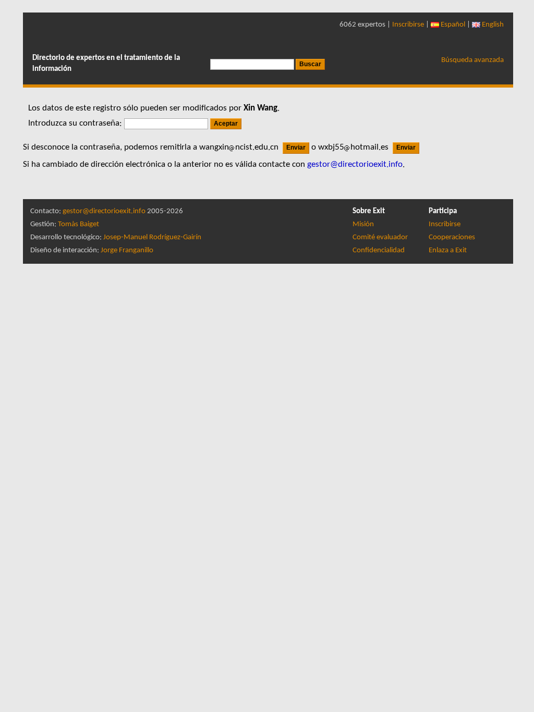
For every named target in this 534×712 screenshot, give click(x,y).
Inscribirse (408, 25)
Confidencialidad (379, 250)
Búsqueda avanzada (472, 60)
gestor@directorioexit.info (104, 211)
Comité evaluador (380, 237)
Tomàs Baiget (78, 224)
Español (452, 25)
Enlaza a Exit (448, 250)
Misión (363, 224)
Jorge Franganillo (127, 250)
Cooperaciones (452, 237)
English (492, 25)
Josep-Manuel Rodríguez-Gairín (152, 237)
